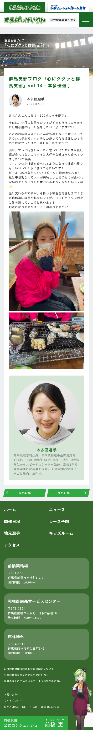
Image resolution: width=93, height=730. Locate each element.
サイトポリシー (13, 700)
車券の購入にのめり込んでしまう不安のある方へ (33, 681)
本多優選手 (46, 450)
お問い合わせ (12, 694)
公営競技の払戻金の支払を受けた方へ (26, 675)
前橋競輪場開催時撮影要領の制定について (29, 668)
